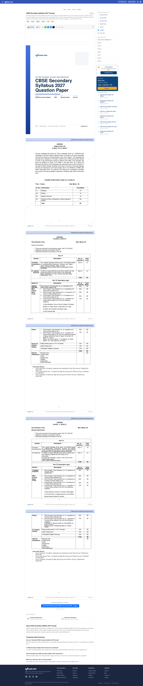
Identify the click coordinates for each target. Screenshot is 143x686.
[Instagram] (29, 676)
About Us (106, 670)
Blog (105, 673)
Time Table (101, 33)
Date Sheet (90, 677)
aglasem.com (8, 2)
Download (31, 27)
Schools (74, 673)
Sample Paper (102, 24)
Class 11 (100, 45)
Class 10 (74, 9)
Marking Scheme (103, 14)
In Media (106, 677)
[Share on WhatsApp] (45, 27)
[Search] (138, 2)
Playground (75, 677)
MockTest (75, 670)
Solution (101, 27)
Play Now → (107, 88)
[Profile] (140, 2)
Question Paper (102, 21)
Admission (75, 675)
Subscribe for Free (109, 72)
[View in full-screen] (93, 27)
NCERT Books (60, 673)
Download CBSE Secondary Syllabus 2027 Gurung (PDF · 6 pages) (61, 605)
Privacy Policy (115, 683)
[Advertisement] (60, 37)
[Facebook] (26, 676)
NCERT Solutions (60, 675)
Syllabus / (79, 9)
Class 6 (99, 52)
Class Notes (59, 670)
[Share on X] (53, 27)
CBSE (28, 21)
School (68, 9)
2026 (48, 21)
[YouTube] (36, 676)
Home (64, 9)
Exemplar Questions (61, 677)
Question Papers (92, 670)
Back (92, 13)
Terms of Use (107, 683)
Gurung (32, 21)
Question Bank (102, 17)
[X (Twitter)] (33, 676)
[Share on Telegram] (48, 27)
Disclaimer (100, 683)
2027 (52, 21)
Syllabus (37, 21)
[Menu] (2, 1)
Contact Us (107, 675)
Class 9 (99, 61)
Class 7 (99, 55)
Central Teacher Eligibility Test (104, 39)
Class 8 (99, 58)
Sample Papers (91, 673)
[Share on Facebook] (51, 27)
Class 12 (100, 48)
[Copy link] (56, 27)
